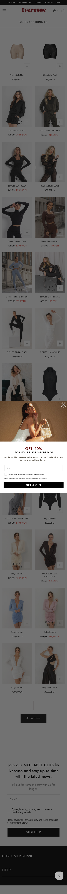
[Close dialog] (63, 404)
